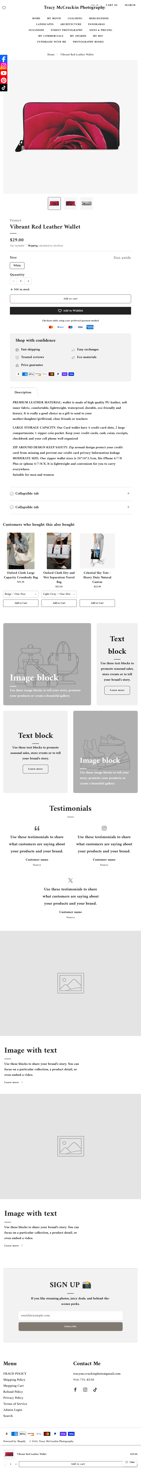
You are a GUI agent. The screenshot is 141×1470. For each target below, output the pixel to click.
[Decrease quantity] (5, 1464)
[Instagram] (3, 65)
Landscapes (45, 24)
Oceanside (36, 30)
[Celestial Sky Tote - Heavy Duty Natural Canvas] (97, 551)
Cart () (112, 5)
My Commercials (50, 36)
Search (130, 5)
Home (36, 18)
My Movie (54, 18)
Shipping (33, 245)
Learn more (117, 690)
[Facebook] (3, 58)
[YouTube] (3, 73)
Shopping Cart (13, 1386)
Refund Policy (13, 1392)
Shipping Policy (14, 1380)
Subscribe (70, 1326)
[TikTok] (3, 87)
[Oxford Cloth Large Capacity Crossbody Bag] (20, 551)
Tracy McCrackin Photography (74, 8)
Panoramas (96, 24)
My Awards (78, 36)
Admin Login (12, 1410)
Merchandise (99, 18)
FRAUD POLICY (14, 1374)
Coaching (75, 18)
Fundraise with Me (51, 42)
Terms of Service (15, 1404)
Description (23, 392)
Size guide (122, 258)
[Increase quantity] (15, 1464)
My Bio (98, 36)
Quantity (17, 275)
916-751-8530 (83, 1380)
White (17, 265)
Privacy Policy (13, 1398)
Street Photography (67, 30)
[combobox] (20, 594)
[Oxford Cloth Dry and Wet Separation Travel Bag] (59, 551)
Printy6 (15, 221)
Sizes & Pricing (100, 30)
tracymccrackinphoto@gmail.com (97, 1374)
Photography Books (88, 42)
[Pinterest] (3, 80)
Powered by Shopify (14, 1441)
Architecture (71, 24)
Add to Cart (21, 603)
